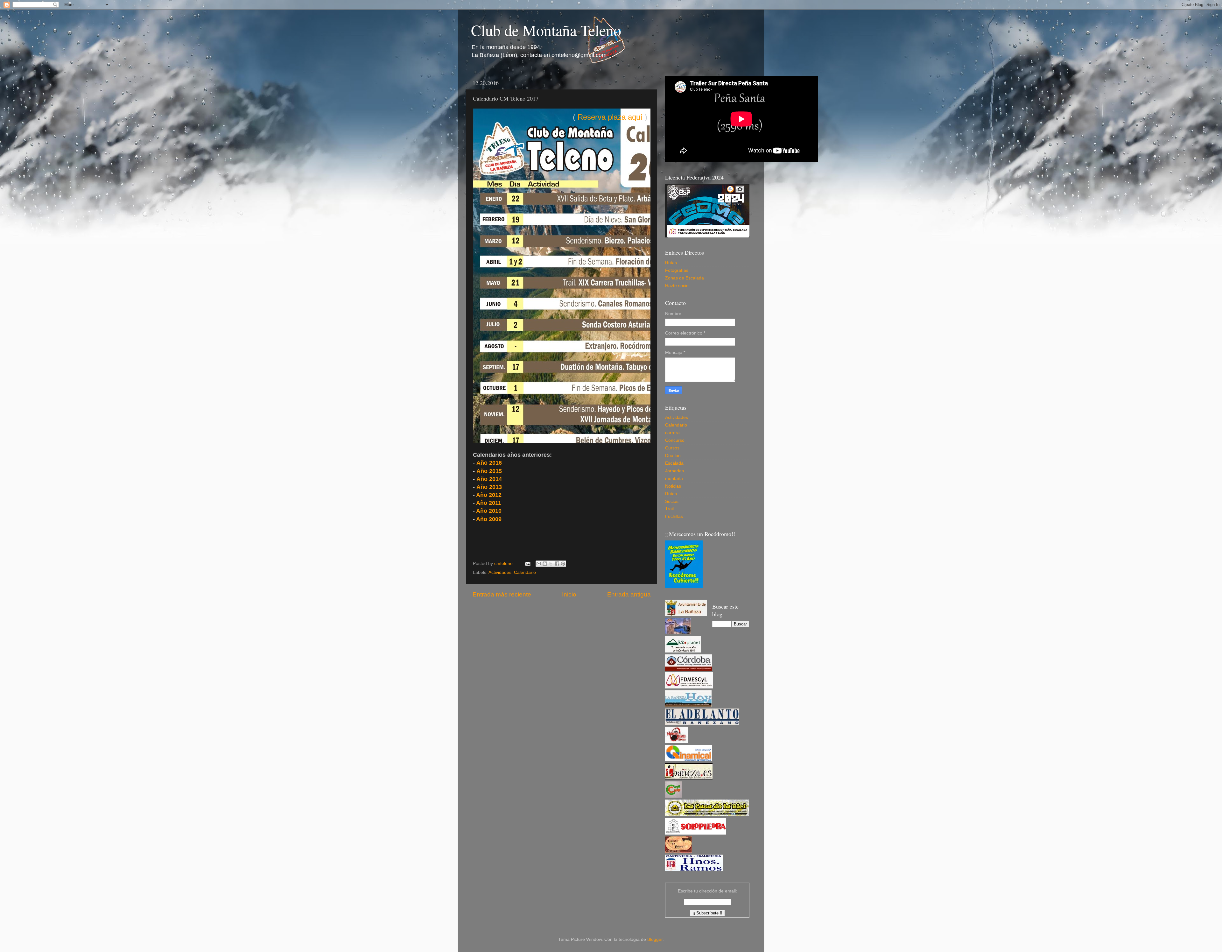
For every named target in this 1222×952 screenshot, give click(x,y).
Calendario (525, 572)
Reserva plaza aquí (610, 117)
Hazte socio (677, 285)
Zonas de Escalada (684, 278)
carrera (672, 432)
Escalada (674, 463)
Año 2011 (488, 503)
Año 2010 (489, 511)
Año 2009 (489, 519)
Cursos (672, 448)
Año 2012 (489, 495)
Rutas (671, 262)
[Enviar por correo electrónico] (539, 564)
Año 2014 (489, 479)
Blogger (655, 939)
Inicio (569, 594)
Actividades (499, 572)
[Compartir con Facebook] (557, 564)
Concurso (675, 440)
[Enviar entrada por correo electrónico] (527, 563)
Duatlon (673, 455)
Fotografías (676, 270)
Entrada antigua (629, 594)
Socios (671, 501)
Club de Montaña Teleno (546, 30)
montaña (674, 478)
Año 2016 (489, 463)
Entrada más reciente (502, 594)
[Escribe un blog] (545, 564)
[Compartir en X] (551, 564)
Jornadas (674, 471)
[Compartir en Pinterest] (563, 564)
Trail (669, 508)
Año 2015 (489, 471)
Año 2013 (489, 487)
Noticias (673, 486)
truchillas (674, 516)
